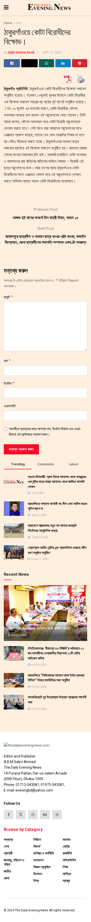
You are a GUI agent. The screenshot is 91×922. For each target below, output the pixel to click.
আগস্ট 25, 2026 (18, 635)
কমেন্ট (8, 296)
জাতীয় (7, 871)
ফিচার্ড (36, 846)
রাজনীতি (67, 853)
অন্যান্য (8, 839)
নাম (7, 360)
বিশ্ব (36, 881)
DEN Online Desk (21, 52)
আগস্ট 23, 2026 (38, 686)
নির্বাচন (37, 839)
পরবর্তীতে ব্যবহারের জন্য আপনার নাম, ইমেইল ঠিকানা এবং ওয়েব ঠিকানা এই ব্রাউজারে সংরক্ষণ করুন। (44, 431)
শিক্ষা (65, 867)
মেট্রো (66, 846)
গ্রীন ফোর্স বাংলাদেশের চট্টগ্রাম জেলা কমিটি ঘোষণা (39, 628)
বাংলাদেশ (38, 860)
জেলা (18, 23)
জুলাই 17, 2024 (52, 52)
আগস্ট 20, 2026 (38, 708)
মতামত (67, 839)
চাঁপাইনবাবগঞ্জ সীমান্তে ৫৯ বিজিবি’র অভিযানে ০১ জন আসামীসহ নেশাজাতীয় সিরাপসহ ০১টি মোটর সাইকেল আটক (56, 653)
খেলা (6, 846)
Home (8, 23)
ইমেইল (9, 383)
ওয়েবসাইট (10, 406)
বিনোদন (37, 874)
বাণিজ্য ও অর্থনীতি (43, 853)
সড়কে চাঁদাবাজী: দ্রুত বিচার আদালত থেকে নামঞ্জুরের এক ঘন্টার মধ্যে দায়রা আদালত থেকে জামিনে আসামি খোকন (57, 482)
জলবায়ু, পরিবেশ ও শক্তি (14, 862)
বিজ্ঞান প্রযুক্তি (42, 867)
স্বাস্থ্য (66, 881)
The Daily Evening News (31, 910)
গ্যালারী (8, 853)
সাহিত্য (67, 874)
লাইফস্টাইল (69, 860)
